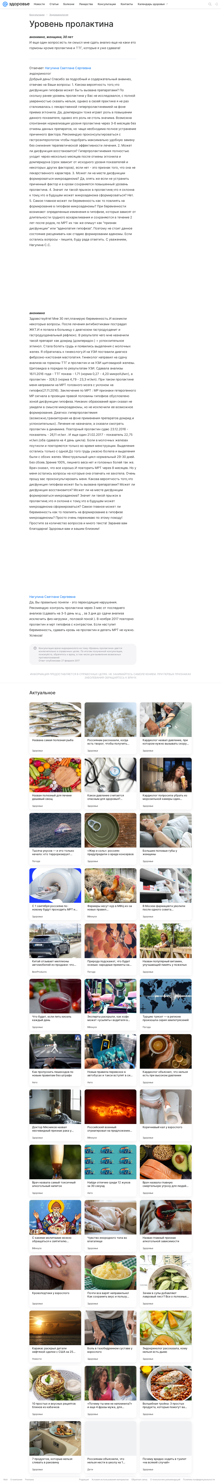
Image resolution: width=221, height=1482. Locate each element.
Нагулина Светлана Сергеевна (68, 68)
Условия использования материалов (110, 1479)
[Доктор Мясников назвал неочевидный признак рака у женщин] (55, 1115)
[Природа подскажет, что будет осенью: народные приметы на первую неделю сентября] (110, 949)
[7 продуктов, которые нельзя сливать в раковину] (55, 1447)
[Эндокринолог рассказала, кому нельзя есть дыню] (166, 1336)
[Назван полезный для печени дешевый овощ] (55, 784)
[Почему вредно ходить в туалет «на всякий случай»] (166, 1447)
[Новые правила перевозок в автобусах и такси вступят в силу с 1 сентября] (110, 1060)
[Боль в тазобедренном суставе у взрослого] (110, 1336)
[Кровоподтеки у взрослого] (55, 1281)
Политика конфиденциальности (199, 1479)
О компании (16, 1479)
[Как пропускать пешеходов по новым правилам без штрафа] (55, 1060)
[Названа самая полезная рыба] (55, 728)
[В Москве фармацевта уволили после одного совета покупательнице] (166, 894)
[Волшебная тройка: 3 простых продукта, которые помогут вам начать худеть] (166, 1392)
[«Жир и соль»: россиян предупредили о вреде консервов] (110, 839)
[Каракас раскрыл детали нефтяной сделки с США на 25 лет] (55, 1336)
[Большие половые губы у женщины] (166, 839)
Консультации (37, 14)
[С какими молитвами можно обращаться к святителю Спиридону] (55, 1226)
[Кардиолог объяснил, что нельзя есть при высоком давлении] (166, 1060)
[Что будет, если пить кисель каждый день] (55, 1005)
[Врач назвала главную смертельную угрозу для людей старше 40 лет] (166, 1171)
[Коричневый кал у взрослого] (166, 1115)
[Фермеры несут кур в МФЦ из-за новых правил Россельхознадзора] (110, 894)
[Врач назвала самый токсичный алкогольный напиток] (55, 1171)
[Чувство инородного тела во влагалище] (110, 1226)
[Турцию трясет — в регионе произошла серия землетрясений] (166, 1005)
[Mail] (5, 4)
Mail (5, 1479)
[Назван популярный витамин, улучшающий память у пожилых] (166, 949)
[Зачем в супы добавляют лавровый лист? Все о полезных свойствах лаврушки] (166, 1281)
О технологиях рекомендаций (165, 1479)
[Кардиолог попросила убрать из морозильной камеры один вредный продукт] (166, 784)
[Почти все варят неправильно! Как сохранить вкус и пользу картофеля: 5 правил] (110, 1281)
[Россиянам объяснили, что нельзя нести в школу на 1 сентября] (110, 1447)
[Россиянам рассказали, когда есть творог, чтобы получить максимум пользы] (110, 728)
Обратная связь (139, 1479)
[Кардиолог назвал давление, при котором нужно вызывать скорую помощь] (166, 728)
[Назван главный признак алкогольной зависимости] (166, 1226)
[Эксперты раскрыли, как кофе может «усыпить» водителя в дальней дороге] (110, 1005)
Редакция (84, 1479)
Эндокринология (58, 14)
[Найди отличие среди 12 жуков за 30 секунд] (110, 1171)
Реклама (29, 1479)
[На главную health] (19, 4)
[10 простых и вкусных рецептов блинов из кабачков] (55, 1392)
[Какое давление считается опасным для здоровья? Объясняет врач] (110, 784)
